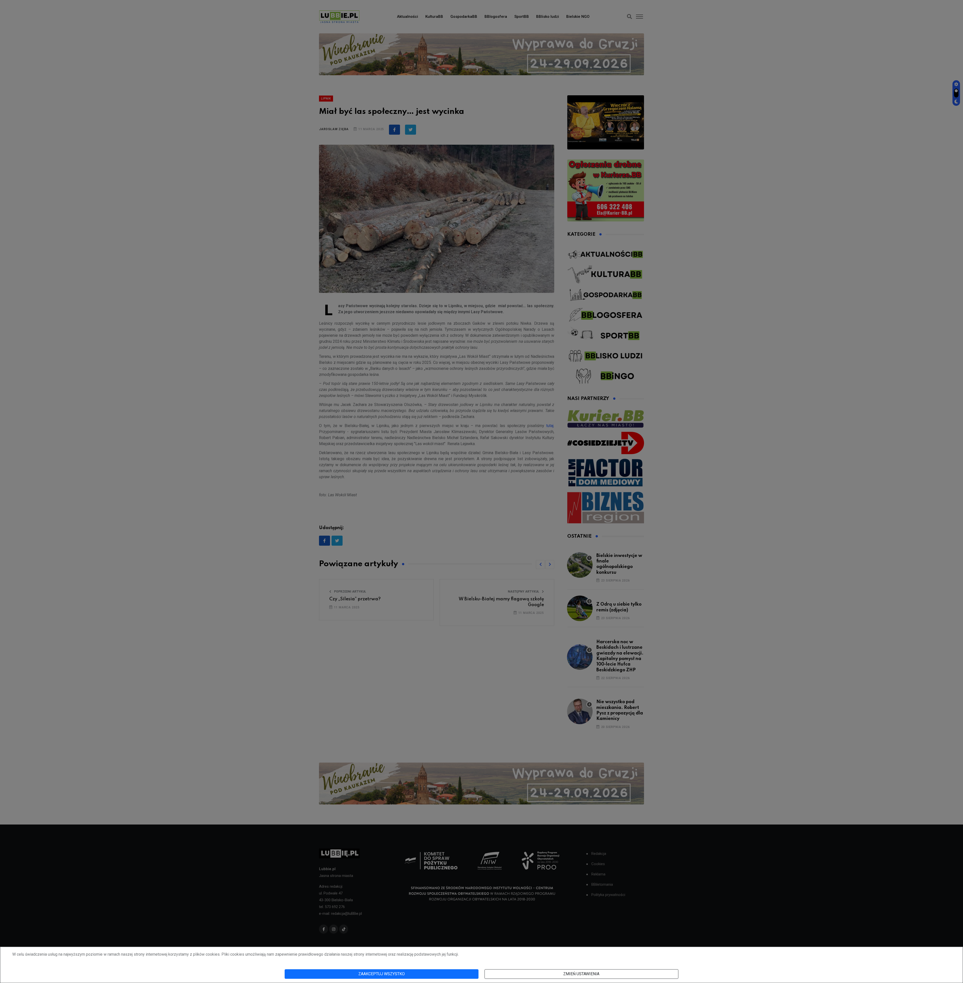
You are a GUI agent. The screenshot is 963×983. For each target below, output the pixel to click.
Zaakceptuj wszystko (381, 973)
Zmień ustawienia (581, 973)
